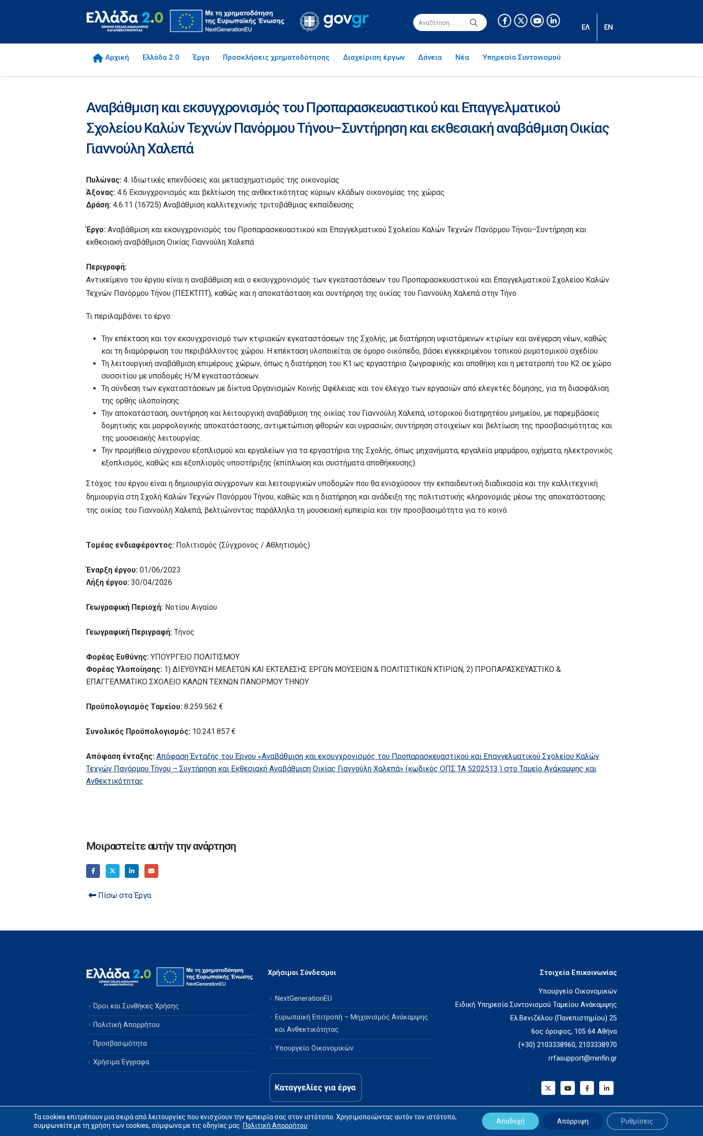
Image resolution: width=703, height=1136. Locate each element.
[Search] (473, 22)
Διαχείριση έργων (374, 57)
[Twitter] (520, 20)
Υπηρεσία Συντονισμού (521, 57)
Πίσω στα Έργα (123, 895)
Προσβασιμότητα (120, 1043)
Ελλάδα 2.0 (161, 57)
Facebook (93, 871)
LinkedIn (132, 871)
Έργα (201, 57)
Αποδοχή (510, 1121)
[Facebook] (504, 20)
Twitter (113, 871)
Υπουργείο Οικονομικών (314, 1048)
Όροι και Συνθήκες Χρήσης (136, 1006)
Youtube (567, 1088)
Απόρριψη (573, 1121)
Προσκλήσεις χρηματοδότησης (276, 57)
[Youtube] (537, 20)
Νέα (462, 57)
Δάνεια (430, 57)
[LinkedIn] (553, 20)
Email (151, 871)
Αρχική (117, 57)
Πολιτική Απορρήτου (126, 1025)
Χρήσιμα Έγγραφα (121, 1062)
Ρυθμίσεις (637, 1121)
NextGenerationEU (303, 999)
